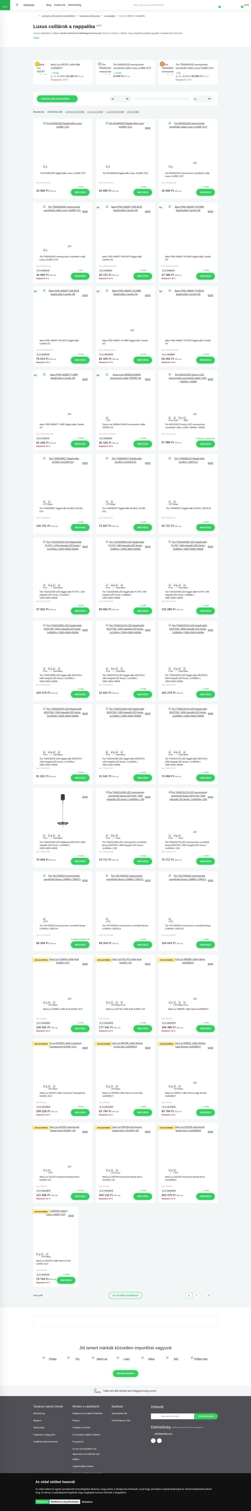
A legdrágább (115, 112)
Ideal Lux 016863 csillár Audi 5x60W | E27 (63, 1009)
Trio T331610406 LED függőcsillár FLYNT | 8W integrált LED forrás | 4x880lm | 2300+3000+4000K (187, 594)
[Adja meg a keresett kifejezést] (166, 5)
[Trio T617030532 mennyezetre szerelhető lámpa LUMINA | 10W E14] (188, 898)
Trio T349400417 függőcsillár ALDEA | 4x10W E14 (123, 510)
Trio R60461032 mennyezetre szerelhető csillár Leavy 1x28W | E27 (187, 174)
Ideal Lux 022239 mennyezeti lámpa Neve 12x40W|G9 (185, 1178)
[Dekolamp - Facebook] (153, 1440)
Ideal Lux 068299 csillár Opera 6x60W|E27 (188, 1009)
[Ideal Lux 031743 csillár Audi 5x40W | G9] (125, 982)
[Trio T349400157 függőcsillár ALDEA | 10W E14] (188, 481)
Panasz (76, 1420)
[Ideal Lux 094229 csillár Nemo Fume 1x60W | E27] (55, 1233)
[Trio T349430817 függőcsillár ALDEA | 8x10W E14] (62, 481)
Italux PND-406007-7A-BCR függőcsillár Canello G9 (188, 342)
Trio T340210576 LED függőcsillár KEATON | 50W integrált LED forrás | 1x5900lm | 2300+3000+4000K (186, 678)
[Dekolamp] (27, 5)
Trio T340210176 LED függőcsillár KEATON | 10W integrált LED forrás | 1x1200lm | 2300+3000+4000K (123, 678)
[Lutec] (125, 1360)
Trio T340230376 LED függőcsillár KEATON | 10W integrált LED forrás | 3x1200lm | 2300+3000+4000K (61, 761)
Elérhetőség (74, 5)
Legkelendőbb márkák (83, 1466)
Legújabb (133, 112)
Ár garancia (77, 1441)
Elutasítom (87, 1502)
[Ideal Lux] (101, 1360)
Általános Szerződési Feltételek (87, 1413)
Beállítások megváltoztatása (65, 1502)
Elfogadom (42, 1502)
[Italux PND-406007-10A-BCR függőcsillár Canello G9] (62, 313)
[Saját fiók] (228, 5)
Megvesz (80, 192)
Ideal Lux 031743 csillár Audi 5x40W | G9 (125, 1009)
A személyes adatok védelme (86, 1434)
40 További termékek (125, 1295)
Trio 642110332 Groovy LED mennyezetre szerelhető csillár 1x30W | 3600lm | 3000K (185, 426)
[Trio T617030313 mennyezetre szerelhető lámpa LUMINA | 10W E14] (62, 898)
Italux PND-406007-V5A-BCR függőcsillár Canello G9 (122, 258)
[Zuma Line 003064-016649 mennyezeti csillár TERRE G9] (125, 397)
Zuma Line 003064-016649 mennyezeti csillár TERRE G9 (123, 426)
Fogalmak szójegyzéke (44, 1434)
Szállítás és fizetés (81, 1427)
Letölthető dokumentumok (45, 1441)
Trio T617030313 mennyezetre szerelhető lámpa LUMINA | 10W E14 (62, 927)
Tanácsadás (39, 1427)
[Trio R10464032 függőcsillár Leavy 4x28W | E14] (125, 146)
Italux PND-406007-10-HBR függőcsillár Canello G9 (125, 342)
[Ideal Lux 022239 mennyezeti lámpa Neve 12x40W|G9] (188, 1149)
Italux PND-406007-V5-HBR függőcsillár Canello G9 (188, 258)
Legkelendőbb (75, 112)
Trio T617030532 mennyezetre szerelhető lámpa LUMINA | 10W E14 (188, 927)
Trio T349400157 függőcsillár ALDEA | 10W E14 (188, 508)
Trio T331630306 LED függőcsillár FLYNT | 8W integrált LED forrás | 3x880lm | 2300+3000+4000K (124, 594)
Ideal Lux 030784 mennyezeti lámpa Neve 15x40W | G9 (122, 1178)
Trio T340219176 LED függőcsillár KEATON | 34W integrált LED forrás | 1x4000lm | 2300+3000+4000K (186, 761)
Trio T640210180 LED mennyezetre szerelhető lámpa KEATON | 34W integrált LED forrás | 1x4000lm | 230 (124, 845)
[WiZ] (175, 1360)
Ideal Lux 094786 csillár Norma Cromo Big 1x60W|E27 (122, 1094)
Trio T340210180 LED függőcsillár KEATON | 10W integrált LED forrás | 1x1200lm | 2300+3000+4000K (123, 761)
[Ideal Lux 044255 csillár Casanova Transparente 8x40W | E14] (62, 1066)
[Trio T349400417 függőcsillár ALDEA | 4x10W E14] (125, 481)
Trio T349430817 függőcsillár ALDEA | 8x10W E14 (61, 510)
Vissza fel (38, 1295)
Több (36, 38)
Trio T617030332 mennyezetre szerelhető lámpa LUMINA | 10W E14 (125, 927)
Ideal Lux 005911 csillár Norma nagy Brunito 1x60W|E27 (186, 1094)
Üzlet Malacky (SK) (121, 1420)
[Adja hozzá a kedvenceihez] (62, 121)
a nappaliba (109, 16)
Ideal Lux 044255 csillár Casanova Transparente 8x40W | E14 (62, 1094)
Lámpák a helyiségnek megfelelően (58, 16)
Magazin (37, 1420)
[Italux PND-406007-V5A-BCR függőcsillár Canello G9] (125, 229)
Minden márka (125, 1373)
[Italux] (150, 1360)
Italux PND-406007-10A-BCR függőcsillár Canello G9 (59, 342)
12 (209, 1295)
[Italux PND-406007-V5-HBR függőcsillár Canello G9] (188, 229)
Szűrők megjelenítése (55, 99)
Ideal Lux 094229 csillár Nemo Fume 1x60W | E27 (53, 1262)
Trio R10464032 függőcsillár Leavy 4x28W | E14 (125, 173)
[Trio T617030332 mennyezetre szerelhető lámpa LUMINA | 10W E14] (125, 898)
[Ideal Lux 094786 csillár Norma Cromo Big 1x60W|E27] (125, 1066)
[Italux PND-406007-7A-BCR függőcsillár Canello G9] (188, 313)
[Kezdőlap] (35, 16)
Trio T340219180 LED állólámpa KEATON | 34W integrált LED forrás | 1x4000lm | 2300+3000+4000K (62, 845)
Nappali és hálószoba (89, 16)
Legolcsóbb (95, 112)
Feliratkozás (206, 1416)
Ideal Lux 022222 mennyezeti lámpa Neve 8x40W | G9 (59, 1178)
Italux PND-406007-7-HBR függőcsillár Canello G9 (62, 426)
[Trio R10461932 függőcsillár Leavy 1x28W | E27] (62, 146)
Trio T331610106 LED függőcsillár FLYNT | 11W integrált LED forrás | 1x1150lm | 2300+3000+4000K (62, 594)
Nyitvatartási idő (119, 1413)
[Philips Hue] (199, 1360)
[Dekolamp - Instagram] (159, 1440)
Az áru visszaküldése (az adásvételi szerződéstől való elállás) (85, 1453)
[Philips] (51, 1360)
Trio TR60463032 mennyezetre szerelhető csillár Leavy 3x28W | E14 (62, 258)
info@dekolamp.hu (163, 1433)
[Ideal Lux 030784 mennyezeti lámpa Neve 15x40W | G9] (125, 1149)
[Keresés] (197, 5)
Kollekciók (59, 5)
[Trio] (76, 1360)
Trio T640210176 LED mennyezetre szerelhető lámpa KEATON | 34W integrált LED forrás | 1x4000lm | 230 (187, 845)
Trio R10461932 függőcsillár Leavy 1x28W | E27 (63, 173)
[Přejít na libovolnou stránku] (189, 1295)
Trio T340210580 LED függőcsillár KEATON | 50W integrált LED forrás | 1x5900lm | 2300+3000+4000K (61, 678)
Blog (48, 5)
